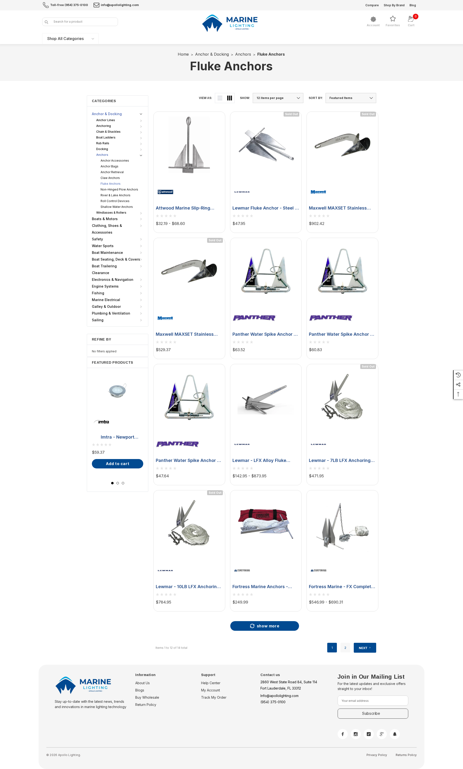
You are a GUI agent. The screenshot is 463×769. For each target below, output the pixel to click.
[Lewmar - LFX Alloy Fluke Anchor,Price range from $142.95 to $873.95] (266, 397)
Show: (245, 98)
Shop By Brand (394, 5)
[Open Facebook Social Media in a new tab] (343, 734)
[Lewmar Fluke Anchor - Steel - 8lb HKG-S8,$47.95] (266, 145)
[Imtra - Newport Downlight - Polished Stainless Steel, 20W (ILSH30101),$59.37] (117, 391)
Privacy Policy (377, 755)
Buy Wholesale (147, 697)
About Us (142, 683)
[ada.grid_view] (229, 98)
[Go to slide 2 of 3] (117, 483)
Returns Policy (406, 755)
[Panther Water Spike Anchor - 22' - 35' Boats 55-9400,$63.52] (266, 271)
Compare (372, 5)
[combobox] (80, 22)
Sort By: (316, 98)
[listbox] (351, 98)
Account (373, 25)
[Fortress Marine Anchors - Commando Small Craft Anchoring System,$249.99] (266, 523)
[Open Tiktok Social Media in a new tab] (369, 734)
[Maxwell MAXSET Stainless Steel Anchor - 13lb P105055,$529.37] (189, 271)
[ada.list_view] (220, 98)
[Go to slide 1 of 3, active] (112, 483)
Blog (412, 5)
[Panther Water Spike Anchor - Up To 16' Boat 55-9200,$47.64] (189, 397)
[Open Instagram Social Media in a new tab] (356, 734)
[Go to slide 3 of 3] (123, 483)
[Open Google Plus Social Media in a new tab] (382, 734)
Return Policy (145, 705)
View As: (205, 98)
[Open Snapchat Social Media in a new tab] (395, 734)
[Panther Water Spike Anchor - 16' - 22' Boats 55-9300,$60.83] (342, 271)
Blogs (139, 690)
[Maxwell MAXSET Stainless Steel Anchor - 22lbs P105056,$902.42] (342, 145)
